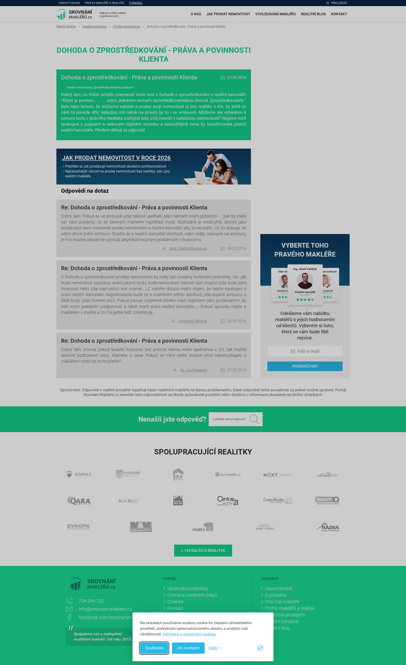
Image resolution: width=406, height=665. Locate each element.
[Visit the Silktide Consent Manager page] (260, 648)
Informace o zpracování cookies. (189, 634)
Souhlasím (154, 648)
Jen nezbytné (188, 648)
